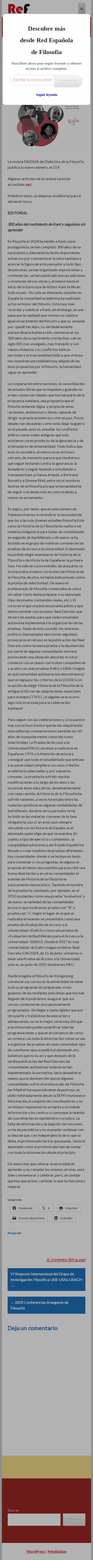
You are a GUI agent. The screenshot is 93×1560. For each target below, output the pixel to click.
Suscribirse (68, 81)
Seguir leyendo (46, 95)
